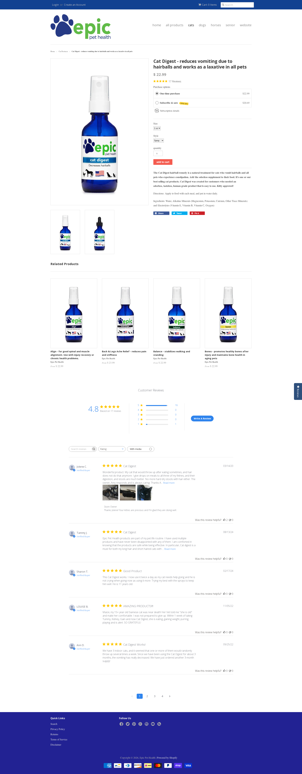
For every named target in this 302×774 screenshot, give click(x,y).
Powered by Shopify (167, 757)
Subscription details (169, 110)
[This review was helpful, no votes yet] (224, 558)
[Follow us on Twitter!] (128, 724)
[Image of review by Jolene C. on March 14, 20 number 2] (128, 492)
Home (156, 25)
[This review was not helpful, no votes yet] (230, 520)
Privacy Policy (57, 729)
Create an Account (75, 4)
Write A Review (202, 418)
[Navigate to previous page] (132, 696)
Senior (230, 25)
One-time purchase (170, 93)
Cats (191, 25)
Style (155, 135)
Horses (216, 25)
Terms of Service (58, 739)
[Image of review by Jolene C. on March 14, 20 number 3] (145, 492)
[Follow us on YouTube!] (153, 724)
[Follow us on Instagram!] (147, 724)
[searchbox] (80, 449)
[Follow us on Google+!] (140, 724)
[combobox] (112, 449)
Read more (169, 482)
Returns (54, 734)
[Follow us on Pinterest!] (134, 724)
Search (53, 723)
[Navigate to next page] (170, 696)
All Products (174, 25)
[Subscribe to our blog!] (159, 724)
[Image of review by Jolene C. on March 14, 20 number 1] (110, 492)
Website (246, 25)
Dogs (202, 25)
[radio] (157, 93)
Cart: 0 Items (209, 4)
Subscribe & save (174, 103)
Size (155, 123)
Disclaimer (55, 744)
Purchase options (161, 86)
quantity (157, 148)
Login (55, 4)
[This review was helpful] (224, 520)
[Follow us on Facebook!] (122, 724)
